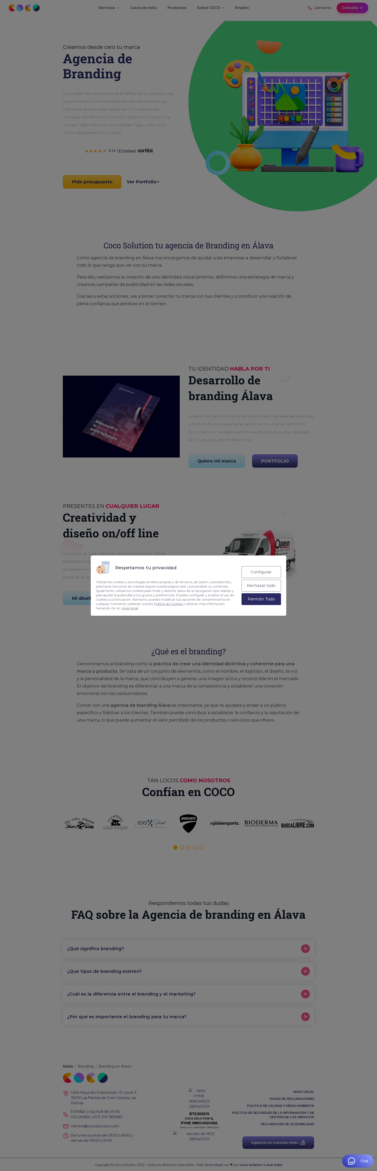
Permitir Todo (261, 599)
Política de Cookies (168, 604)
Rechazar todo (261, 585)
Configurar (261, 572)
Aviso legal (130, 608)
